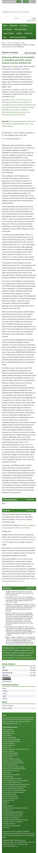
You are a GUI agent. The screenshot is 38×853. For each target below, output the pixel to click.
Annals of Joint (7, 747)
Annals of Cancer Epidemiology (11, 739)
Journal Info (13, 25)
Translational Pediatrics (9, 823)
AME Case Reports (8, 729)
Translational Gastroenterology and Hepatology (15, 819)
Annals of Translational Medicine (11, 759)
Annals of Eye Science (9, 745)
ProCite (4, 693)
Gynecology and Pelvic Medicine (11, 774)
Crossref (8, 595)
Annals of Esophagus (8, 743)
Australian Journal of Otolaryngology (12, 761)
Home (5, 25)
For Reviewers (7, 29)
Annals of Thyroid (7, 757)
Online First (28, 33)
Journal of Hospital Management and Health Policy (16, 784)
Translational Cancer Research (11, 817)
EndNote (4, 691)
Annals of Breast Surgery (9, 737)
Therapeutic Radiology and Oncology (13, 812)
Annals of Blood (7, 735)
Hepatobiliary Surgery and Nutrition (12, 778)
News (5, 37)
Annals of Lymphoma (8, 751)
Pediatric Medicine (8, 806)
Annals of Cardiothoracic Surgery (11, 741)
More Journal (6, 827)
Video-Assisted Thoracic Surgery (11, 825)
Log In (18, 1)
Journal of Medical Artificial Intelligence (13, 788)
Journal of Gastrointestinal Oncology (12, 782)
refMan (4, 696)
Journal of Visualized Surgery (11, 798)
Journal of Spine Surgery (9, 794)
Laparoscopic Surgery (9, 800)
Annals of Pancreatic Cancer (10, 755)
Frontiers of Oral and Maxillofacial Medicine (14, 768)
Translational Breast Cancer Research (13, 814)
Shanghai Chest (7, 810)
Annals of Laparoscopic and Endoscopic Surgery (16, 749)
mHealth (5, 804)
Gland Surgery (7, 772)
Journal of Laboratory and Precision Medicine (15, 786)
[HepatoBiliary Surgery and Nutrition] (19, 12)
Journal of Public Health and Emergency (13, 792)
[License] (8, 678)
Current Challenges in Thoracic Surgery (13, 767)
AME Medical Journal (8, 731)
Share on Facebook (7, 706)
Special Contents (8, 33)
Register (26, 1)
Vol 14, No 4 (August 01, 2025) (16, 43)
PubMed (14, 595)
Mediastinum (6, 802)
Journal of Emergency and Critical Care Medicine (16, 780)
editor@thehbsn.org (12, 846)
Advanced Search (31, 20)
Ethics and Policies (21, 29)
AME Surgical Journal (8, 733)
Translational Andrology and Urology (12, 816)
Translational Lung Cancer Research (12, 821)
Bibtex (4, 688)
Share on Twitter (7, 708)
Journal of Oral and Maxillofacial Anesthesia (14, 790)
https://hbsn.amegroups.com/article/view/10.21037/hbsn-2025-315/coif (19, 539)
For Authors (23, 25)
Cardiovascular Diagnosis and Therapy (13, 763)
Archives (19, 33)
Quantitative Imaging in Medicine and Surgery (15, 808)
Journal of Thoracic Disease (10, 796)
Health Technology (8, 776)
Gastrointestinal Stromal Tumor (11, 770)
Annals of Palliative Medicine (10, 753)
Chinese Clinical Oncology (10, 765)
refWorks (5, 699)
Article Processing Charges (18, 37)
